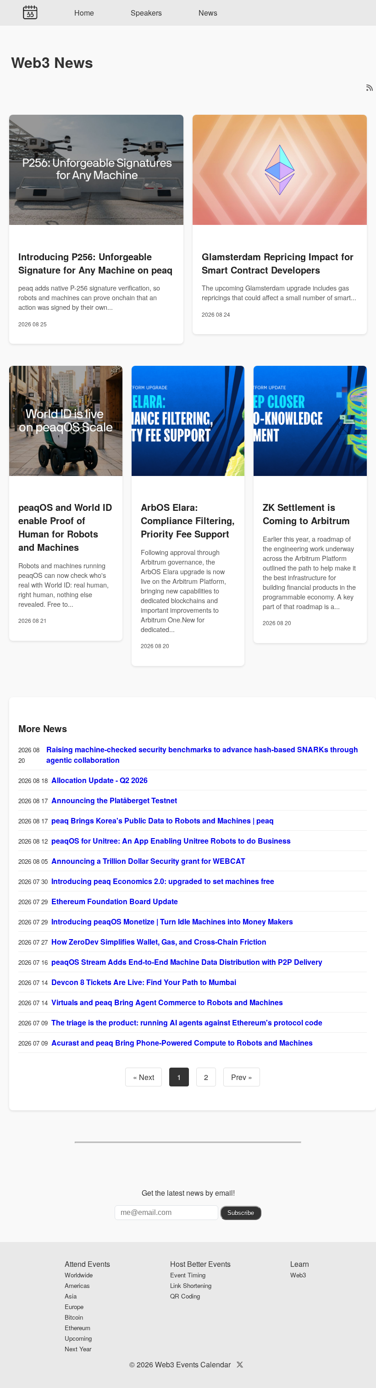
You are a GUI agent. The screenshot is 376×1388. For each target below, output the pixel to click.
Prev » (241, 1077)
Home (84, 12)
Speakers (146, 12)
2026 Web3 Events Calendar (184, 1364)
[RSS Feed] (369, 87)
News (208, 12)
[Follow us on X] (239, 1364)
